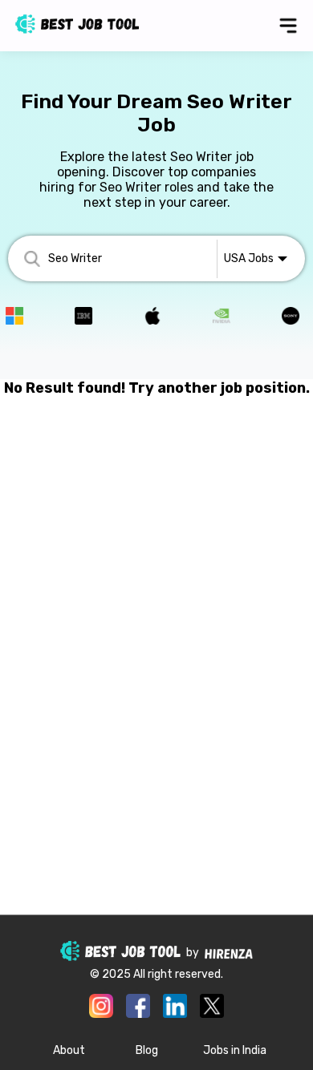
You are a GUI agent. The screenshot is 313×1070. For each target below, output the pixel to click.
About (69, 1050)
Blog (147, 1050)
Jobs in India (234, 1050)
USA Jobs (249, 258)
